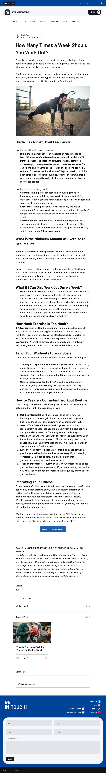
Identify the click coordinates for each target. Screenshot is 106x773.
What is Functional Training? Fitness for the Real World (31, 648)
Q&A (65, 21)
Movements (30, 21)
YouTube (94, 705)
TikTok (94, 709)
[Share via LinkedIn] (29, 598)
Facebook (93, 701)
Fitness (43, 21)
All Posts (16, 21)
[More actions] (88, 36)
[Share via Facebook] (17, 598)
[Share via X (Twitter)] (23, 598)
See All (87, 617)
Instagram (93, 712)
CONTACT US (9, 3)
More (74, 21)
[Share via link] (36, 598)
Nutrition (54, 21)
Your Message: (12, 739)
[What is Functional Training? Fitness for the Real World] (32, 632)
